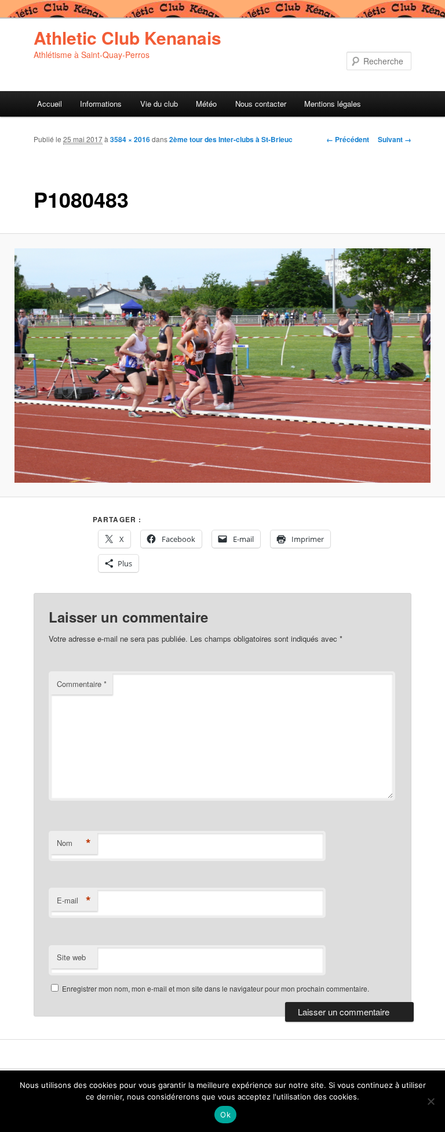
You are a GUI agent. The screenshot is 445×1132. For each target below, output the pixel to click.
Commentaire (82, 683)
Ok (225, 1114)
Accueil (49, 103)
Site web (71, 957)
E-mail (74, 900)
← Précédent (347, 139)
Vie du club (159, 103)
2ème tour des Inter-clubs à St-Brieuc (231, 139)
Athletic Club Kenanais (127, 37)
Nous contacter (260, 103)
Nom (74, 843)
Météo (206, 103)
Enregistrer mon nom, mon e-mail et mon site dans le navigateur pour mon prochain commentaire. (215, 988)
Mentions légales (332, 103)
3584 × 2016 (130, 139)
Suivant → (394, 139)
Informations (101, 103)
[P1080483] (222, 365)
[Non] (430, 1101)
